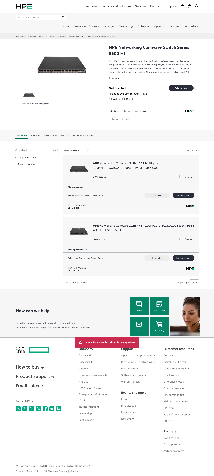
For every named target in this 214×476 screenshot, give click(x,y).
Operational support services (138, 355)
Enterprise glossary (174, 381)
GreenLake (89, 6)
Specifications (140, 110)
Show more (114, 78)
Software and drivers (133, 375)
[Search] (63, 17)
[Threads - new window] (38, 408)
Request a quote (183, 195)
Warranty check (130, 381)
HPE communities (173, 394)
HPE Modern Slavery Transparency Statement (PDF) (93, 394)
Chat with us (127, 118)
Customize (157, 195)
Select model (181, 88)
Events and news (133, 392)
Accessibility (86, 361)
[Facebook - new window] (45, 408)
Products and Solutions (115, 6)
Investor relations (89, 406)
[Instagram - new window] (31, 408)
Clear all (55, 150)
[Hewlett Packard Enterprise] (24, 6)
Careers (83, 368)
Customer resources (178, 349)
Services (140, 6)
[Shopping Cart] (183, 6)
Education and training (177, 368)
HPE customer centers (176, 401)
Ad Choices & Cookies (55, 471)
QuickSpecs (114, 110)
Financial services (173, 388)
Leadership (85, 413)
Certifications (171, 437)
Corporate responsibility (93, 375)
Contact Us (170, 355)
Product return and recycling (138, 361)
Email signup (171, 375)
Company (156, 6)
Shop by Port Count (28, 157)
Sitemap (74, 471)
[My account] (196, 6)
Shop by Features (26, 163)
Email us (139, 330)
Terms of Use (33, 471)
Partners (169, 431)
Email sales (27, 386)
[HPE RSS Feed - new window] (58, 408)
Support (172, 6)
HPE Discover (129, 405)
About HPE (85, 355)
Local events (128, 412)
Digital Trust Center (174, 361)
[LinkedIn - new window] (18, 408)
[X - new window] (24, 408)
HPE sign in (170, 407)
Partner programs (173, 451)
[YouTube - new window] (51, 408)
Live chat (139, 310)
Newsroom (127, 418)
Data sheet (126, 110)
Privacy (19, 471)
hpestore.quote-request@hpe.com (71, 327)
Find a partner (171, 444)
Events (125, 399)
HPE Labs (84, 381)
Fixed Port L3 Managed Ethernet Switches (63, 36)
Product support (160, 310)
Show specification (76, 186)
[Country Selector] (189, 6)
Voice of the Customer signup (176, 417)
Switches (42, 36)
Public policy (86, 419)
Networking (32, 36)
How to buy (159, 330)
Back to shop (20, 36)
